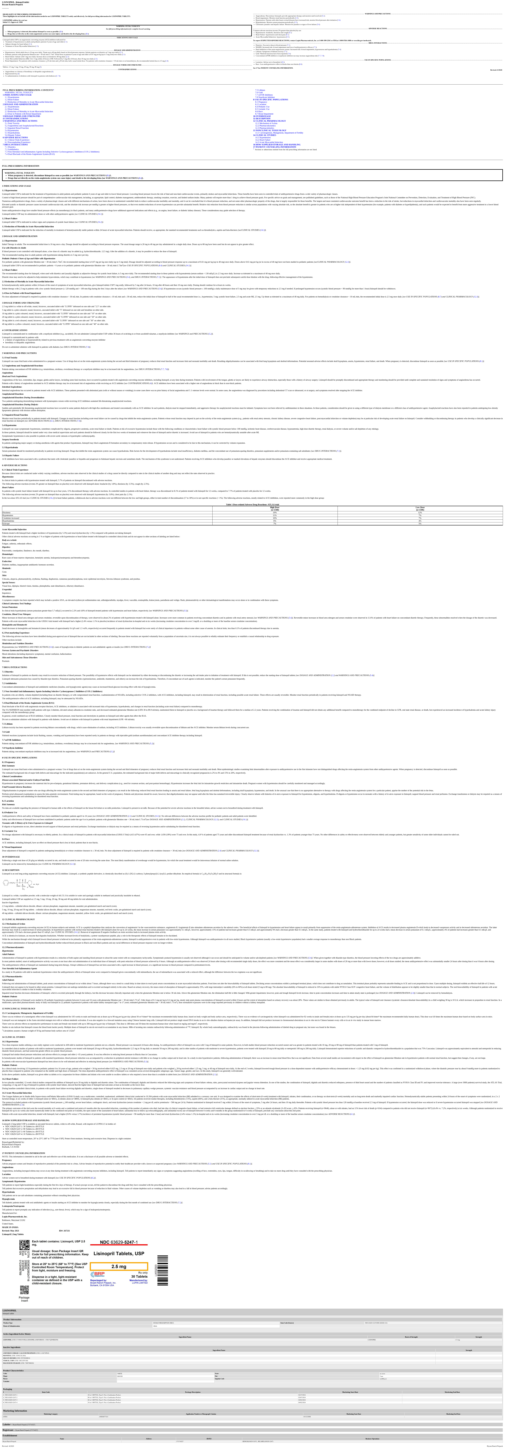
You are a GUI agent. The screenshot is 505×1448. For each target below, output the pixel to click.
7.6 (289, 54)
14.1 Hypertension (263, 137)
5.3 (297, 18)
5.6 (318, 24)
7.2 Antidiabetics (12, 149)
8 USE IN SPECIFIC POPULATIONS (270, 99)
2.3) (96, 59)
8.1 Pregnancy (261, 102)
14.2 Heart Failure (262, 140)
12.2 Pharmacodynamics (265, 126)
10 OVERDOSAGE (262, 116)
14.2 (100, 222)
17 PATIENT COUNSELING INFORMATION (274, 147)
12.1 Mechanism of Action (266, 123)
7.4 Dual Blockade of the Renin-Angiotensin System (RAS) (30, 154)
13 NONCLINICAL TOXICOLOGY (269, 130)
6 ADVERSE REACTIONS (15, 137)
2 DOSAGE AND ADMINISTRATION (20, 104)
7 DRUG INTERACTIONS (15, 144)
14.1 (100, 214)
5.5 (296, 22)
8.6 (300, 64)
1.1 (66, 42)
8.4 (160, 265)
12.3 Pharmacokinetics (264, 128)
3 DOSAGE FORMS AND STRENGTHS (21, 116)
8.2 (283, 62)
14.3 (262, 230)
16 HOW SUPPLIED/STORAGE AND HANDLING (277, 144)
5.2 (323, 16)
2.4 (167, 61)
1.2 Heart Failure (12, 99)
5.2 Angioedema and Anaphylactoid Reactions (24, 126)
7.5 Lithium (260, 90)
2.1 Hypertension (12, 107)
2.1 (121, 52)
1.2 (30, 44)
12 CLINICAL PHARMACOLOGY (269, 121)
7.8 (322, 56)
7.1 (288, 45)
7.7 (319, 56)
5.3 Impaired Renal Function (17, 128)
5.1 (61, 32)
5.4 (128, 277)
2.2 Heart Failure (12, 109)
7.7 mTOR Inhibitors (264, 95)
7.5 (285, 52)
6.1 (290, 33)
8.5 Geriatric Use (262, 109)
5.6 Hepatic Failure (13, 135)
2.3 (21, 1105)
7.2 (148, 647)
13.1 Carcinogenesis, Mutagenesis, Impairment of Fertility (279, 133)
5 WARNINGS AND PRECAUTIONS (20, 121)
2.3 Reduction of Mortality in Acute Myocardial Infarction (29, 111)
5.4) (339, 20)
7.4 (59, 76)
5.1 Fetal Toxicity (12, 123)
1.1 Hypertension (12, 97)
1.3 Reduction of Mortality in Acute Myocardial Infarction (29, 102)
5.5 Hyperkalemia (12, 133)
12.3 (347, 262)
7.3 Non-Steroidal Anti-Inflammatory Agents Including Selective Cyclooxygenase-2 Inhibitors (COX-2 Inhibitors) (52, 152)
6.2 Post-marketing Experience (17, 142)
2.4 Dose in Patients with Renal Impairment (23, 114)
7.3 (315, 47)
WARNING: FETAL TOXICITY (19, 92)
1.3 (37, 46)
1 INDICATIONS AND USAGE (17, 95)
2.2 (67, 57)
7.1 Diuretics (10, 147)
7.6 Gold (259, 92)
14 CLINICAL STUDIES (264, 135)
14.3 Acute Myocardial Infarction (269, 142)
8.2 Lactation (260, 104)
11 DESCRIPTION (262, 118)
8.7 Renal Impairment (264, 114)
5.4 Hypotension (12, 130)
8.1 (481, 361)
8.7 (439, 297)
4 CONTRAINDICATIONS (15, 118)
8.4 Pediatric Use (262, 107)
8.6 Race (259, 111)
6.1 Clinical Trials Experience (17, 140)
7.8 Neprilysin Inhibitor (265, 97)
